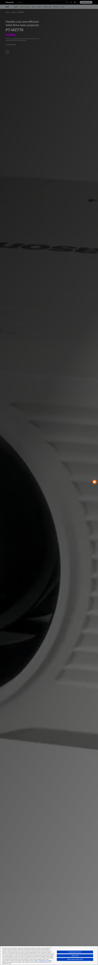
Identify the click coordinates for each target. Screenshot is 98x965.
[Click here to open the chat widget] (94, 482)
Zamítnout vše (75, 955)
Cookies (36, 960)
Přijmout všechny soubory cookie (75, 959)
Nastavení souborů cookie (75, 952)
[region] (49, 955)
